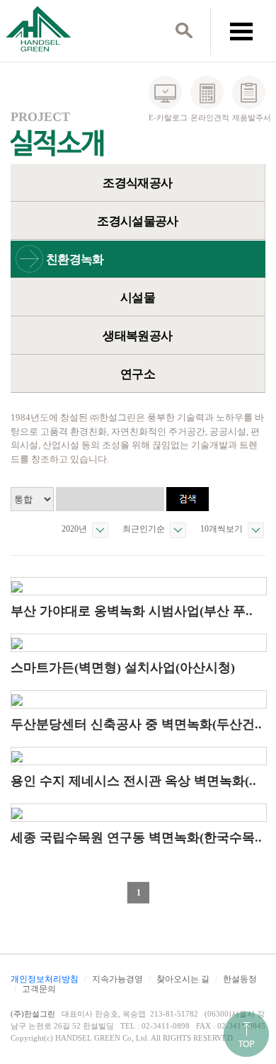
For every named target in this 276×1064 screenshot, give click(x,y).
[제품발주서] (248, 92)
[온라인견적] (207, 92)
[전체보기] (240, 30)
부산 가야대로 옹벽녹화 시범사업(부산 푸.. (132, 611)
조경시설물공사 (137, 221)
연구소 (137, 374)
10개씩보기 (221, 529)
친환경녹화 (75, 259)
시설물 (137, 297)
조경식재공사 (137, 183)
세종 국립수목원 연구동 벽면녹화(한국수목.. (136, 837)
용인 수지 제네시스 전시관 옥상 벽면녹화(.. (133, 781)
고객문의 (39, 989)
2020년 (74, 529)
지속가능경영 (117, 979)
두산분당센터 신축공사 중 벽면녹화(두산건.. (136, 724)
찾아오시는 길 (182, 979)
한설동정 (240, 979)
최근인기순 (143, 529)
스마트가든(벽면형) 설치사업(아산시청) (123, 667)
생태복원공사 (137, 336)
